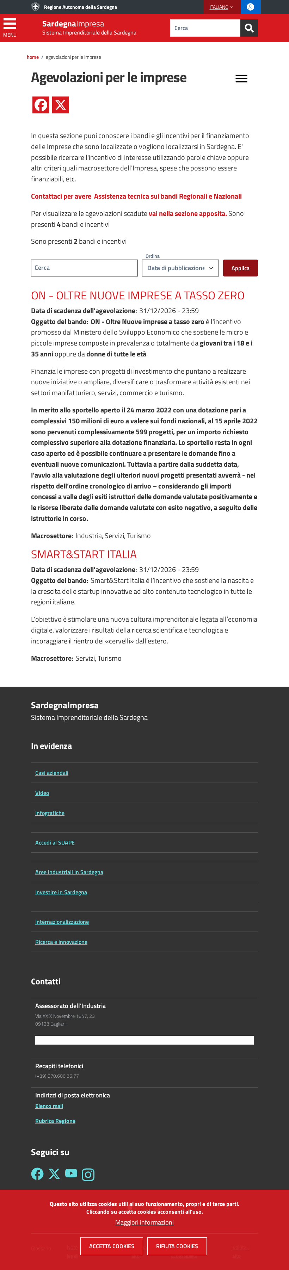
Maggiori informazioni (144, 1222)
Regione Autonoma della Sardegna (80, 7)
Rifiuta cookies (177, 1246)
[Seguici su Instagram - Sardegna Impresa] (88, 1175)
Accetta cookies (111, 1246)
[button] (222, 7)
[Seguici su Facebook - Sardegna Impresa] (37, 1175)
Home (33, 57)
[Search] (249, 28)
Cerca (42, 267)
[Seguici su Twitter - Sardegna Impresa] (54, 1175)
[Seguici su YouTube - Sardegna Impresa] (71, 1175)
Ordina (153, 256)
